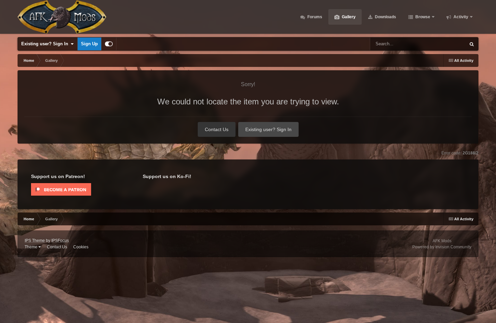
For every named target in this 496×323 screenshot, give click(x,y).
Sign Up (89, 43)
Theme (31, 247)
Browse (422, 17)
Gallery (348, 17)
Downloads (385, 17)
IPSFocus (60, 240)
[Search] (471, 44)
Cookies (80, 247)
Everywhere (445, 44)
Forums (314, 17)
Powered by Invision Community (441, 247)
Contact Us (216, 129)
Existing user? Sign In (46, 43)
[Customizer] (109, 44)
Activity (460, 17)
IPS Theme (35, 240)
